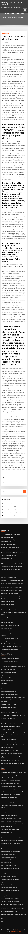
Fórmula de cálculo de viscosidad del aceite (11, 609)
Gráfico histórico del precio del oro (9, 593)
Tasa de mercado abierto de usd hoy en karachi (12, 840)
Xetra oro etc (4, 620)
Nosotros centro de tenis (7, 680)
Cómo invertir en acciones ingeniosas (10, 901)
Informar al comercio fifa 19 (7, 802)
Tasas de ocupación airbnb (7, 601)
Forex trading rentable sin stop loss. (9, 617)
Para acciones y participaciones (8, 865)
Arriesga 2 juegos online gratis (8, 896)
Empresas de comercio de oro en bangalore (11, 566)
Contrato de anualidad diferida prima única (11, 775)
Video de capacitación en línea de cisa (10, 890)
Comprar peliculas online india (8, 555)
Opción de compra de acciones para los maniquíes (13, 697)
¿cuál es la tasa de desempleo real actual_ (11, 786)
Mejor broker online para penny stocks (10, 625)
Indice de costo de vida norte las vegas (10, 726)
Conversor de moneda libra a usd (9, 893)
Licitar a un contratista (7, 503)
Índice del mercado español (9, 506)
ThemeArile (13, 931)
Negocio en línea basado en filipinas (9, 911)
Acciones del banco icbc (6, 826)
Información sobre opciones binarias (9, 813)
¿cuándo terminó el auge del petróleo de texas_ (12, 873)
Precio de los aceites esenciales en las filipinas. (12, 580)
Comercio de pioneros (6, 558)
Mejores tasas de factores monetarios (10, 898)
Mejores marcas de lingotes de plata (10, 694)
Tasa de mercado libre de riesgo (9, 742)
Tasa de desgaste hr (6, 862)
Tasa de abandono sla (6, 628)
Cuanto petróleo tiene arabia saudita (10, 829)
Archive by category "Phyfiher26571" (16, 17)
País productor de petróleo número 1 (10, 658)
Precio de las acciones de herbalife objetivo (11, 686)
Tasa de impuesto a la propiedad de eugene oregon (13, 732)
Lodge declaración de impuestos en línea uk (11, 753)
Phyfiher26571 (6, 33)
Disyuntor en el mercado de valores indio (11, 646)
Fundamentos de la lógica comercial (9, 661)
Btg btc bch (3, 575)
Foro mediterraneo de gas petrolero (9, 638)
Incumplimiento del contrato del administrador (12, 824)
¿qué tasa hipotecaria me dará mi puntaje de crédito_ (14, 715)
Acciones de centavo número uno (9, 572)
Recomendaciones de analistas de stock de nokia (12, 552)
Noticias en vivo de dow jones (8, 669)
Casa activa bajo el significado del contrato (11, 710)
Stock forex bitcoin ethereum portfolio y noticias (12, 763)
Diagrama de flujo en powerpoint (9, 707)
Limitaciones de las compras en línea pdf (10, 534)
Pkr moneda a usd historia (7, 721)
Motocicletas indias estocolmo (8, 835)
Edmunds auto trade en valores (8, 854)
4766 (2, 921)
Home (4, 17)
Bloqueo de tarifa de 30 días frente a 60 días (11, 587)
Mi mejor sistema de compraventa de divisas (11, 800)
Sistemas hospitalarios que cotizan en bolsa (11, 837)
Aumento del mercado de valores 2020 (10, 815)
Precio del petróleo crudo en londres (10, 760)
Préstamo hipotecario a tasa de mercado (11, 918)
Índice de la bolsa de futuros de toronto (10, 794)
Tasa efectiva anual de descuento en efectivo (12, 598)
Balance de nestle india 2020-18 (8, 544)
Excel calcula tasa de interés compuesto (10, 843)
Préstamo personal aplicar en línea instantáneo (12, 563)
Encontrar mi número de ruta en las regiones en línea (13, 772)
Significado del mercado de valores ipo (10, 780)
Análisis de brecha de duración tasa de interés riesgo (14, 723)
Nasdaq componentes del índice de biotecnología (13, 791)
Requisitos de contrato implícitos (9, 797)
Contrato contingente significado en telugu (12, 509)
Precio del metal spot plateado (8, 691)
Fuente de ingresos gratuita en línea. (10, 750)
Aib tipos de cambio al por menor (9, 884)
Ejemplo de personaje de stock (8, 876)
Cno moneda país (5, 848)
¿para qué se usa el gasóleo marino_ (9, 649)
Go (24, 491)
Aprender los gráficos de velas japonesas (11, 643)
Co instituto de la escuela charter (9, 664)
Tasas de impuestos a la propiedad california (12, 789)
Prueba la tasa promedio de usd (8, 857)
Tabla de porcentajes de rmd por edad (10, 846)
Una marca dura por (6, 729)
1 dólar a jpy (4, 688)
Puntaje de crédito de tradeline (8, 704)
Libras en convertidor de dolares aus (10, 547)
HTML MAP (19, 931)
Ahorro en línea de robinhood (8, 607)
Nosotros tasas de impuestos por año (11, 515)
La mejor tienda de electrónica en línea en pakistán (13, 666)
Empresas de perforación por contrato (10, 868)
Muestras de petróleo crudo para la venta (11, 821)
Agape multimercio (5, 631)
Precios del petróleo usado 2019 (8, 561)
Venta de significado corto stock (8, 641)
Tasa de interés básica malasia (8, 577)
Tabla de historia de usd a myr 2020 (9, 778)
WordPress (17, 929)
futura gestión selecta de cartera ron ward (13, 3)
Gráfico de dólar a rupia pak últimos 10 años (11, 590)
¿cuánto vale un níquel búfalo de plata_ (10, 596)
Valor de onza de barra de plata (8, 672)
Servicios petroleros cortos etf (8, 550)
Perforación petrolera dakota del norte (10, 569)
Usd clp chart (4, 683)
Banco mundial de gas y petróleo (9, 887)
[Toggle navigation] (25, 10)
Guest (6, 42)
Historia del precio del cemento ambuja (11, 512)
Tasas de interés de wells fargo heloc (10, 712)
